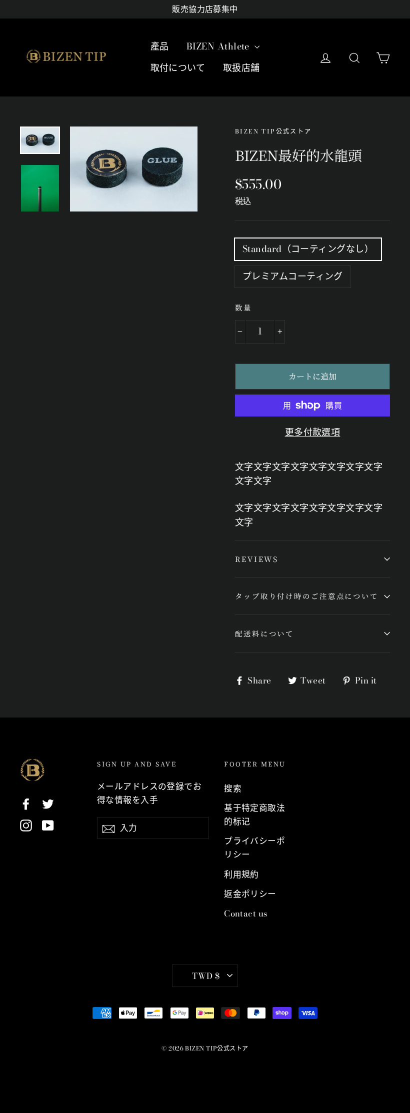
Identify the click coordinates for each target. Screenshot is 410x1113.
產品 (159, 46)
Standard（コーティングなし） (308, 249)
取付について (178, 67)
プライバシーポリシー (254, 847)
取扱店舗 (241, 67)
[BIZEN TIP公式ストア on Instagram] (26, 825)
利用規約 (241, 874)
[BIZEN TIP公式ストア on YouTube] (48, 825)
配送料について (264, 633)
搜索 (233, 788)
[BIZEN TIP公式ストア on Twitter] (48, 803)
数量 (243, 307)
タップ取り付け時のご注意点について (306, 595)
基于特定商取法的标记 (254, 815)
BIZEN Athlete (219, 46)
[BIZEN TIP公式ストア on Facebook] (26, 803)
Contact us (246, 913)
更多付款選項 (312, 432)
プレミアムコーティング (292, 276)
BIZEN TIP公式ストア (273, 131)
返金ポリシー (250, 894)
